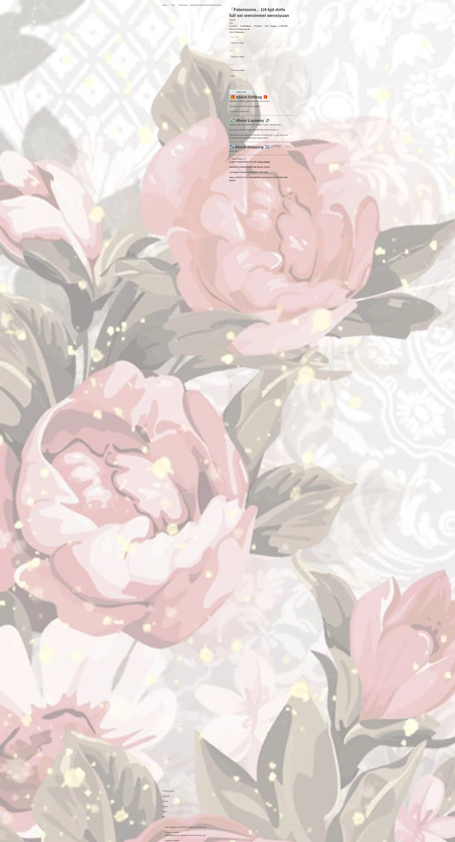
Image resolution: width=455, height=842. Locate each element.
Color (231, 64)
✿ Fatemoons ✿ (243, 29)
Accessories (234, 37)
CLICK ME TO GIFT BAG (239, 111)
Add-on (232, 51)
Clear (233, 76)
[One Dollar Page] (254, 138)
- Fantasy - (273, 26)
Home (164, 5)
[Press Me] (233, 151)
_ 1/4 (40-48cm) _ (245, 26)
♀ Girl (172, 5)
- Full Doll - (257, 26)
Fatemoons (239, 32)
